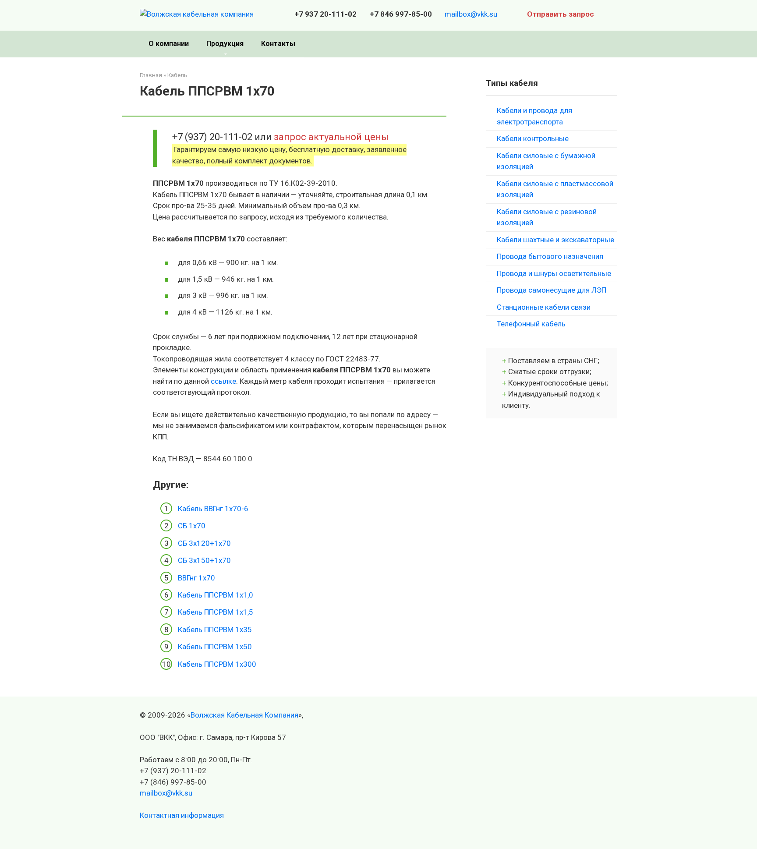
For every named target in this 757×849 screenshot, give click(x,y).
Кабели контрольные (533, 138)
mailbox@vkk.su (471, 14)
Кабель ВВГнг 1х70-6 (213, 508)
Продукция (225, 43)
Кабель (177, 74)
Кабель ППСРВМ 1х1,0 (215, 595)
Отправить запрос (560, 14)
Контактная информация (182, 815)
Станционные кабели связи (544, 307)
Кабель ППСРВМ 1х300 (217, 664)
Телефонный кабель (531, 323)
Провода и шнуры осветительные (554, 273)
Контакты (278, 43)
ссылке (223, 381)
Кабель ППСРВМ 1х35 (215, 629)
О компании (169, 43)
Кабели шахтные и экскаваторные (555, 239)
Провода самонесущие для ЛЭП (551, 290)
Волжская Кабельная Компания (244, 715)
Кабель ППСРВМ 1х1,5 (215, 612)
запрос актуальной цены (331, 136)
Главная (151, 74)
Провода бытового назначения (550, 256)
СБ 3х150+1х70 (204, 560)
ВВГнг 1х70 (196, 577)
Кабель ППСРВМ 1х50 (215, 646)
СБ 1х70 (191, 525)
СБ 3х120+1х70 (204, 543)
